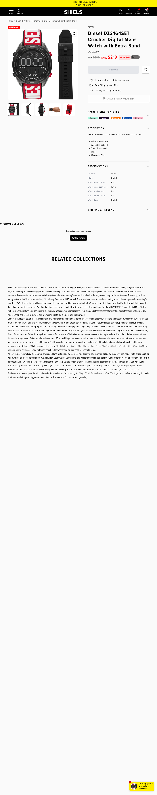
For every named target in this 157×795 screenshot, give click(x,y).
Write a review (78, 237)
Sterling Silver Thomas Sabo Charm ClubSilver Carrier (94, 346)
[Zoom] (74, 33)
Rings (82, 373)
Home (10, 21)
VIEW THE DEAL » (77, 4)
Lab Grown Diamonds (96, 373)
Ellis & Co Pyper (62, 346)
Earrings (114, 373)
